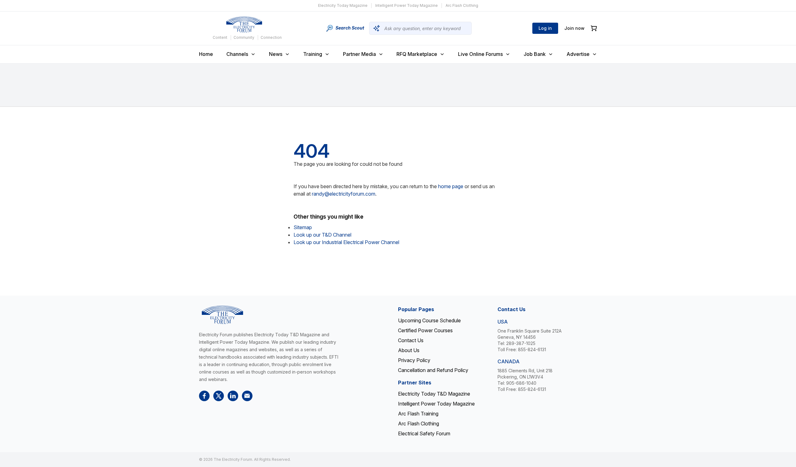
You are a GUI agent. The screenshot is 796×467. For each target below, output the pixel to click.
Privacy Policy (414, 360)
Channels (237, 54)
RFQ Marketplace (416, 54)
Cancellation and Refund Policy (433, 370)
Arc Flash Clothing (462, 5)
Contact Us (410, 340)
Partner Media (359, 54)
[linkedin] (233, 396)
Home (206, 54)
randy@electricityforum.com (343, 194)
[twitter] (218, 396)
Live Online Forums (480, 54)
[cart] (594, 28)
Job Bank (535, 54)
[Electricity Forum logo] (244, 24)
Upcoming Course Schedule (429, 320)
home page (450, 186)
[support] (247, 396)
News (275, 54)
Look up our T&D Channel (322, 235)
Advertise (578, 54)
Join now (574, 28)
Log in (545, 28)
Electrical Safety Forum (424, 433)
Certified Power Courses (425, 330)
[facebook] (204, 396)
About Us (408, 350)
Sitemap (303, 227)
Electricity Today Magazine (343, 5)
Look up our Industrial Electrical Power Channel (346, 242)
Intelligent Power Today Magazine (406, 5)
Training (312, 54)
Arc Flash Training (418, 413)
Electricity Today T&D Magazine (434, 394)
